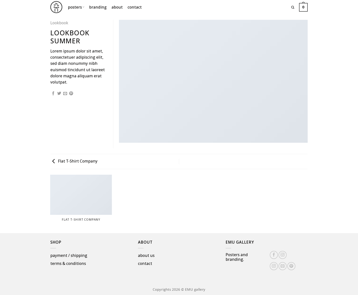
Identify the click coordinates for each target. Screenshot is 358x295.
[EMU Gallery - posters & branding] (56, 7)
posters (75, 7)
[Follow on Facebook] (274, 255)
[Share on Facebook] (53, 94)
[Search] (292, 7)
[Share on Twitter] (59, 94)
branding (98, 7)
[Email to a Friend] (65, 94)
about (117, 7)
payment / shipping (68, 255)
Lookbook (59, 22)
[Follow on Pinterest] (291, 266)
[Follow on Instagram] (283, 255)
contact (135, 7)
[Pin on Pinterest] (71, 94)
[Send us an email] (283, 266)
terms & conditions (68, 263)
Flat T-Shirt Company (77, 161)
